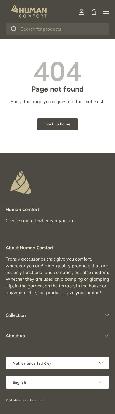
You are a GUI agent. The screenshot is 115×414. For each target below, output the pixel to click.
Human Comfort (30, 400)
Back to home (57, 124)
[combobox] (57, 29)
